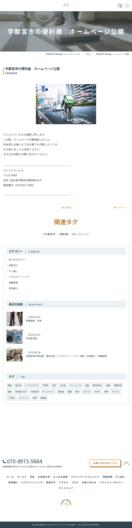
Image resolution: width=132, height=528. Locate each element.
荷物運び (13, 288)
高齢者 (43, 398)
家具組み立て (21, 391)
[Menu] (127, 5)
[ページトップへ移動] (126, 463)
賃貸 (35, 398)
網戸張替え (97, 385)
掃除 (106, 391)
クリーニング (75, 385)
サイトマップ (66, 488)
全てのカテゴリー (18, 259)
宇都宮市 (35, 391)
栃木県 (18, 385)
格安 (10, 391)
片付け (97, 391)
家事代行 (13, 265)
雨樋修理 (13, 282)
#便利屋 (63, 234)
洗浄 (54, 385)
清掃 (108, 385)
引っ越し (13, 271)
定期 (69, 391)
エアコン (87, 391)
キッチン (116, 391)
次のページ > (119, 207)
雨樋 (10, 385)
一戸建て (11, 398)
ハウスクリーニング (19, 276)
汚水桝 (63, 385)
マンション (24, 398)
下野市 (45, 385)
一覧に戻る (66, 207)
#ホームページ (80, 234)
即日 (77, 391)
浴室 (87, 385)
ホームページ (48, 391)
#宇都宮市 (49, 234)
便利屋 (61, 391)
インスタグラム (32, 385)
